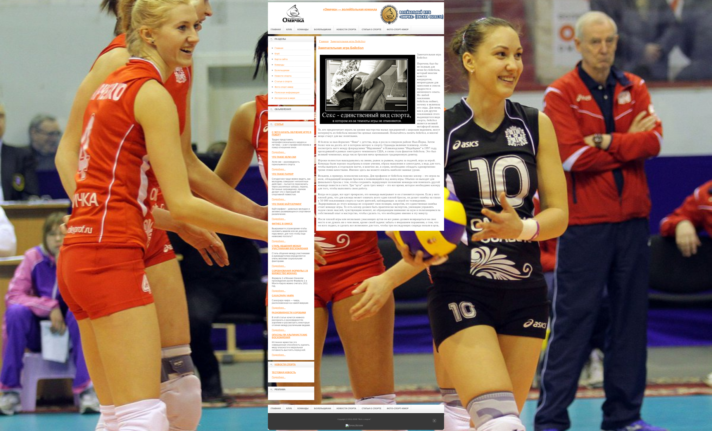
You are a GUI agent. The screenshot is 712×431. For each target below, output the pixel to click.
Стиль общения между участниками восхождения (290, 247)
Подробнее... (279, 152)
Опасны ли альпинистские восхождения (289, 336)
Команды (279, 65)
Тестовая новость (284, 372)
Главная (279, 48)
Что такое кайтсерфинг (287, 204)
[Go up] (434, 421)
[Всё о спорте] (294, 13)
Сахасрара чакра (283, 295)
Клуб (277, 53)
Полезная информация (287, 92)
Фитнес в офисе (282, 223)
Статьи (279, 124)
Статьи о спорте (283, 81)
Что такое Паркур (283, 174)
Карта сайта (281, 59)
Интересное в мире (285, 98)
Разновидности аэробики (289, 312)
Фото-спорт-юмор (284, 87)
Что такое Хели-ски (284, 157)
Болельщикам (282, 70)
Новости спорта (283, 76)
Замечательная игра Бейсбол (341, 48)
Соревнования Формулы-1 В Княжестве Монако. (290, 272)
